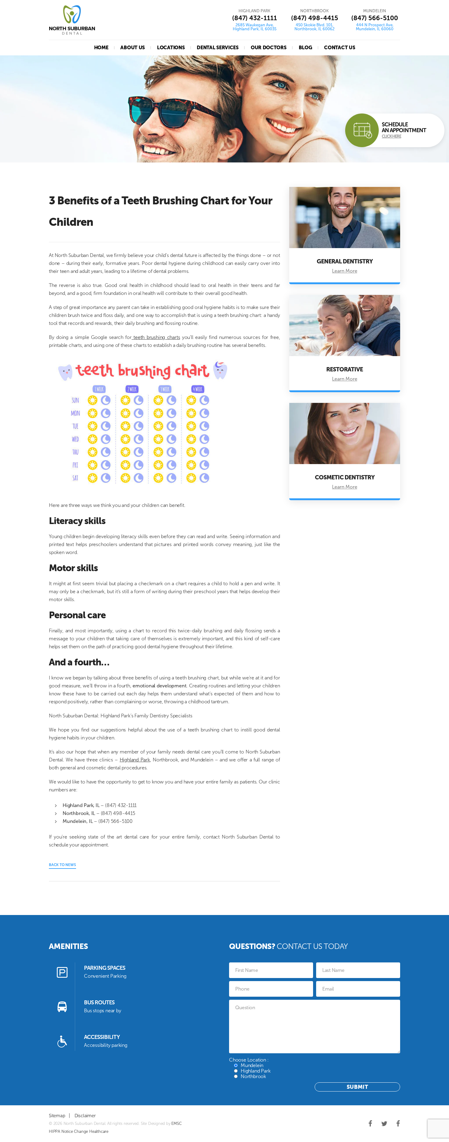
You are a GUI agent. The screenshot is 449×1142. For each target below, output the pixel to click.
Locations (170, 47)
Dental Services (218, 47)
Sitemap (57, 1115)
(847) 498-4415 (314, 18)
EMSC (176, 1123)
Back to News (62, 865)
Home (101, 47)
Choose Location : (249, 1068)
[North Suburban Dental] (72, 20)
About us (132, 47)
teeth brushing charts (156, 337)
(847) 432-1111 (254, 18)
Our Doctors (269, 47)
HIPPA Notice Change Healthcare (78, 1131)
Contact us (339, 47)
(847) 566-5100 (374, 18)
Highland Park (135, 760)
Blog (305, 47)
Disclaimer (85, 1115)
